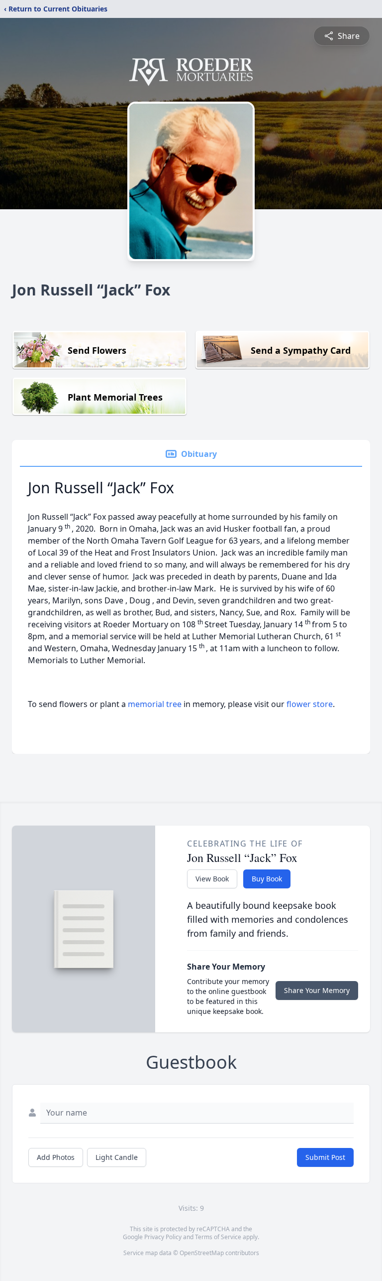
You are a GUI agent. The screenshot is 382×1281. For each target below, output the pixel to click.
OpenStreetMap (202, 1253)
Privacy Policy (163, 1237)
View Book (212, 878)
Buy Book (267, 878)
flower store (309, 704)
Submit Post (325, 1157)
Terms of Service (218, 1237)
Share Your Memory (317, 990)
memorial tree (155, 704)
